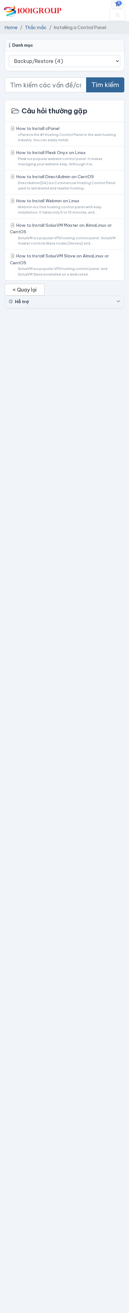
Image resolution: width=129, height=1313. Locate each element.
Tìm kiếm (105, 85)
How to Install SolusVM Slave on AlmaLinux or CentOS (59, 264)
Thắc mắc (36, 27)
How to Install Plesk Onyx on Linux (58, 158)
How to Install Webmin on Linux (58, 206)
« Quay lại (25, 290)
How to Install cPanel (65, 134)
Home (11, 27)
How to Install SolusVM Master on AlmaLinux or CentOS (63, 234)
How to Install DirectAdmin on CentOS (65, 182)
